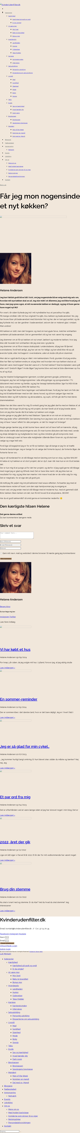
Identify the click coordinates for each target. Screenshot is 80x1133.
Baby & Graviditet (20, 979)
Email (2, 940)
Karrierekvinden (19, 1006)
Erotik (11, 1049)
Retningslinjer (14, 1119)
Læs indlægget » (7, 668)
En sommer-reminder (18, 699)
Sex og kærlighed (20, 1052)
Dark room (17, 1059)
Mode (15, 1036)
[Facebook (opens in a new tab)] (4, 8)
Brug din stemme (15, 889)
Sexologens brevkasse (22, 1069)
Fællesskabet (10, 1089)
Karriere (12, 1002)
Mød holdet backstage (18, 1113)
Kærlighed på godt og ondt (24, 966)
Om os (7, 1106)
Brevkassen (13, 1062)
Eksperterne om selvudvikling (25, 1019)
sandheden (17, 989)
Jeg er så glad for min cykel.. (24, 746)
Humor (15, 992)
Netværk (12, 1096)
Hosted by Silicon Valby (36, 951)
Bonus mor (17, 982)
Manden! (12, 1072)
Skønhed (16, 1032)
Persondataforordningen (19, 1123)
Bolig (14, 1039)
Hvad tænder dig (20, 1056)
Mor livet (16, 976)
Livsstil (11, 1022)
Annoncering (10, 1093)
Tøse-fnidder (18, 999)
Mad (14, 1026)
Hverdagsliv (13, 986)
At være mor (14, 972)
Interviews (17, 1009)
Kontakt (7, 1126)
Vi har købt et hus (15, 649)
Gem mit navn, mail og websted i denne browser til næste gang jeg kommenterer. (39, 553)
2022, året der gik (15, 842)
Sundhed (16, 1029)
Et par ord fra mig (15, 797)
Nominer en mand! (20, 1079)
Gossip (15, 1042)
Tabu (10, 1046)
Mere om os (13, 1109)
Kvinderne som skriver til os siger (23, 1116)
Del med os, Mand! (20, 1083)
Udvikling (8, 1103)
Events (7, 1099)
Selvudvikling (14, 1012)
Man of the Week (20, 1076)
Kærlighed (13, 962)
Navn (2, 937)
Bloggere (8, 1086)
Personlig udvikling (20, 1016)
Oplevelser (17, 996)
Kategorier (9, 959)
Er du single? (18, 969)
